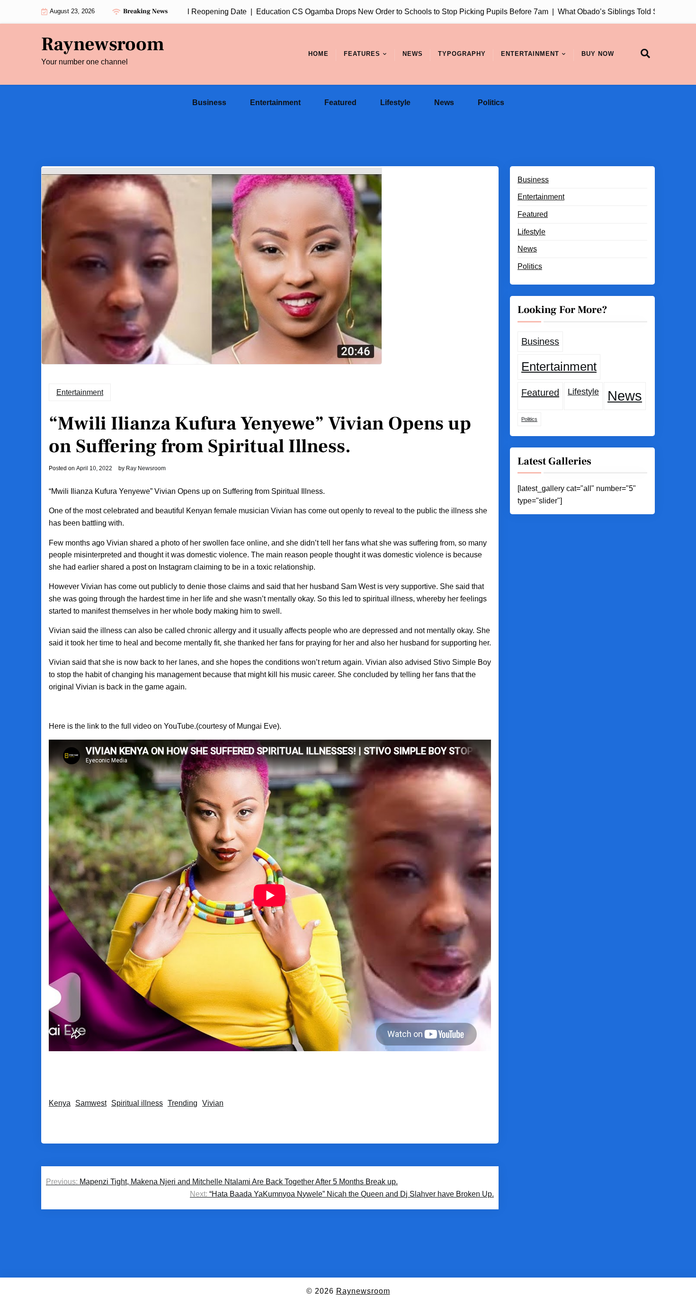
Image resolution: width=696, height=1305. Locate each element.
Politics (491, 102)
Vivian (212, 1103)
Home (318, 53)
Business (209, 102)
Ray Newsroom (146, 468)
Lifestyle (395, 102)
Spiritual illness (137, 1103)
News (412, 53)
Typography (462, 53)
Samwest (91, 1103)
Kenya (60, 1103)
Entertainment (530, 53)
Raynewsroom (102, 44)
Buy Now (597, 53)
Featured (340, 102)
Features (362, 53)
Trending (182, 1103)
